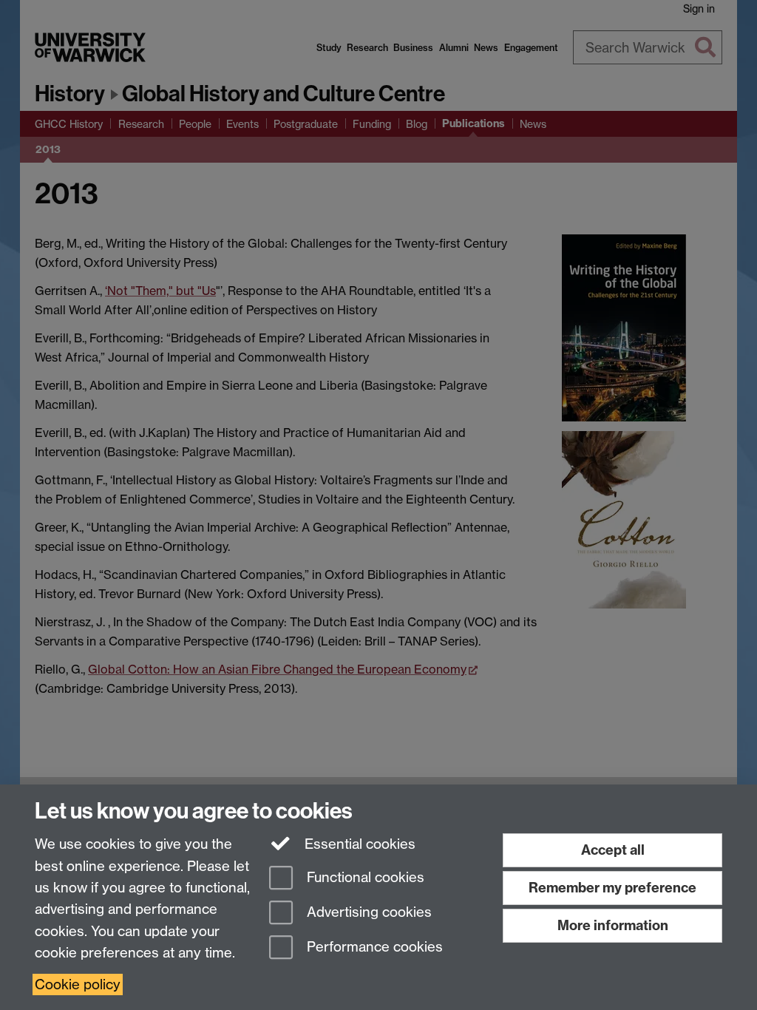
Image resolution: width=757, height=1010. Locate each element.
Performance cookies (373, 946)
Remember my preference (612, 887)
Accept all (613, 849)
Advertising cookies (367, 912)
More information (612, 925)
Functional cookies (363, 878)
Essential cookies (358, 844)
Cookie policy (77, 984)
